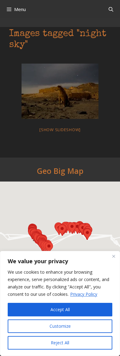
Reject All (60, 343)
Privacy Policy (83, 294)
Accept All (60, 309)
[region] (60, 303)
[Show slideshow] (60, 129)
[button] (48, 248)
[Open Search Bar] (111, 9)
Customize (60, 326)
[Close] (113, 256)
